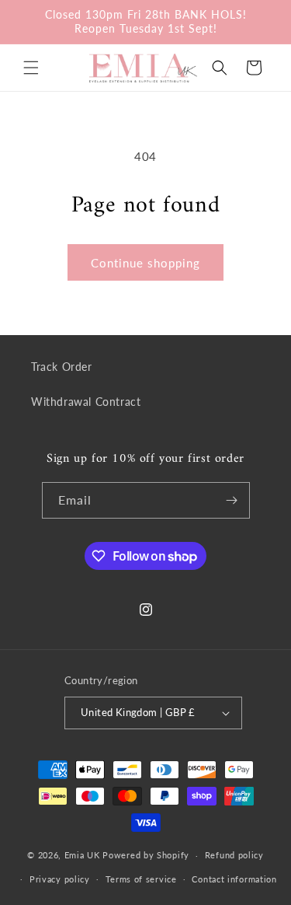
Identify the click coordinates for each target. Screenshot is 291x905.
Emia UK (82, 855)
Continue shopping (145, 263)
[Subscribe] (232, 500)
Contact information (234, 879)
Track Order (61, 366)
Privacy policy (59, 879)
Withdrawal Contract (85, 401)
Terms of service (141, 879)
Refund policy (234, 855)
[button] (31, 68)
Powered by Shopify (145, 855)
